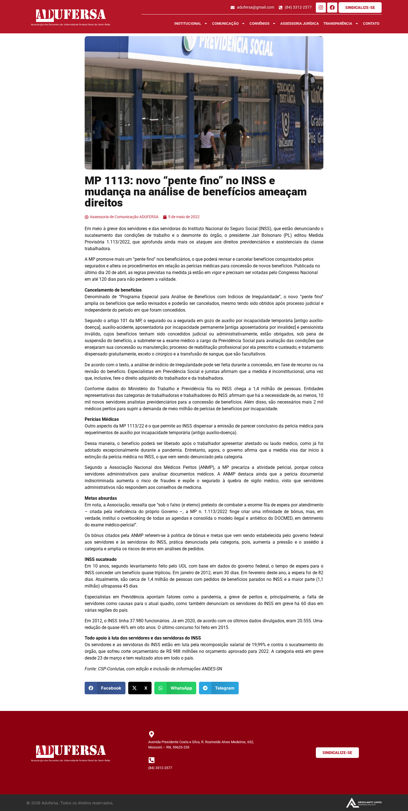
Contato (371, 23)
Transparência (337, 23)
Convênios (260, 23)
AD (45, 15)
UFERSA (80, 15)
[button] (105, 688)
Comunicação (225, 23)
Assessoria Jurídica (299, 23)
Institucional (187, 23)
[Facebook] (332, 8)
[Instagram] (321, 8)
